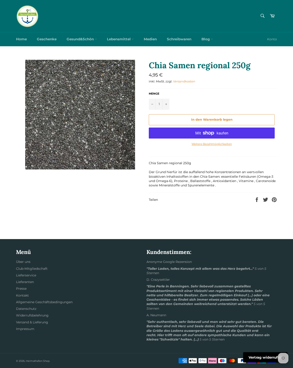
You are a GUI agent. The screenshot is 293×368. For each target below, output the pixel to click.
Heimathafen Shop (37, 361)
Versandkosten (184, 81)
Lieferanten (25, 282)
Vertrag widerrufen (265, 357)
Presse (21, 288)
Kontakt (22, 295)
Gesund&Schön (81, 39)
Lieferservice (26, 275)
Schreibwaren (179, 39)
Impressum (25, 329)
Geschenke (47, 39)
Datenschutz (26, 309)
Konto (272, 39)
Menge (154, 93)
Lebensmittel (119, 39)
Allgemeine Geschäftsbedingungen (44, 302)
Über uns (23, 262)
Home (21, 39)
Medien (150, 39)
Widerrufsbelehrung (32, 315)
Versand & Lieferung (32, 322)
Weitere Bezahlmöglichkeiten (212, 144)
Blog (206, 39)
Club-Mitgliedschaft (32, 269)
